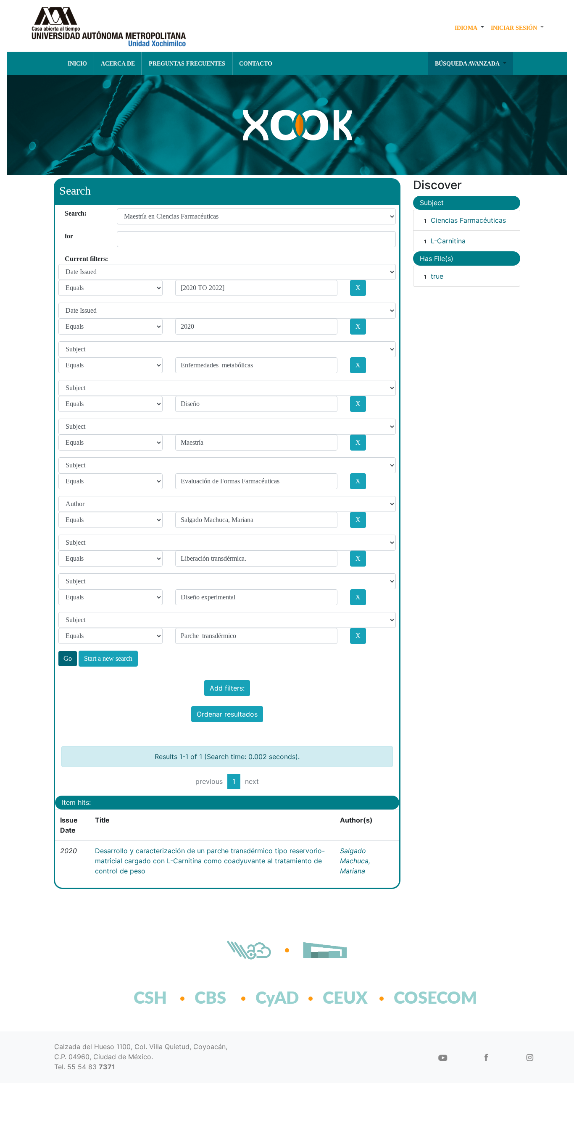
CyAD (277, 998)
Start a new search (108, 658)
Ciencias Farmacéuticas (468, 220)
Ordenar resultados (227, 714)
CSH (150, 998)
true (437, 276)
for (68, 236)
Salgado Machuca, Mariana (355, 860)
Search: (68, 213)
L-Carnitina (448, 241)
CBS (210, 998)
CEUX (345, 998)
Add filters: (227, 688)
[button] (469, 27)
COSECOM (417, 998)
